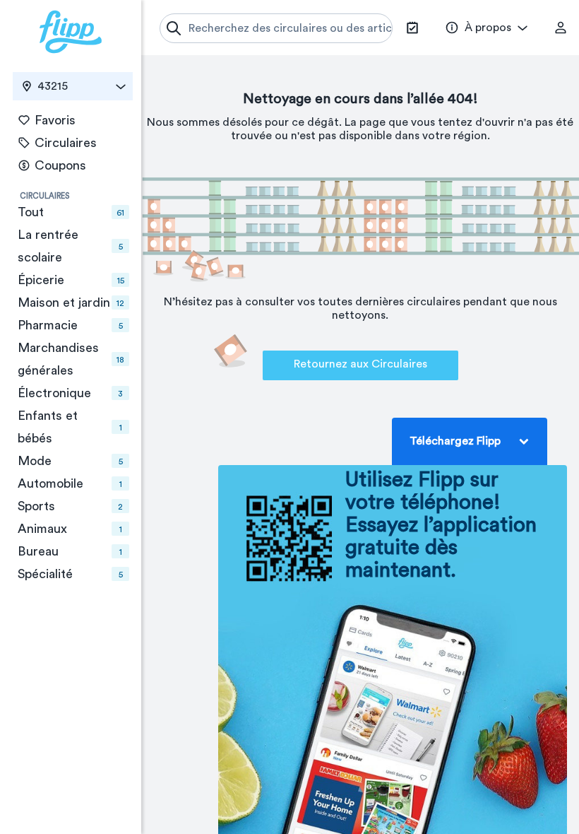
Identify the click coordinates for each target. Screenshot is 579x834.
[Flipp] (70, 32)
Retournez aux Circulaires (360, 364)
